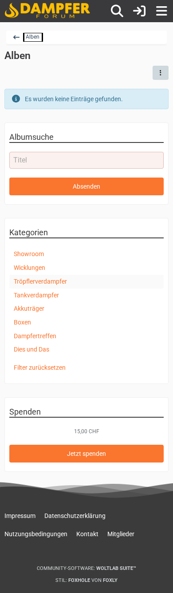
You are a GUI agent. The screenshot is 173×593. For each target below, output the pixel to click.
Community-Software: (86, 568)
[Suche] (117, 11)
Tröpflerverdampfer (40, 281)
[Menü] (161, 11)
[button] (161, 73)
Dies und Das (31, 349)
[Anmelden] (139, 11)
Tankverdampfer (36, 295)
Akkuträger (29, 308)
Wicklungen (29, 267)
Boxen (22, 322)
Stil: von (86, 580)
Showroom (29, 253)
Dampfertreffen (35, 336)
